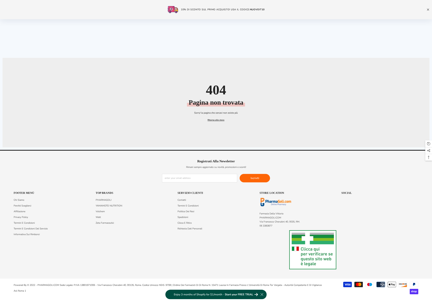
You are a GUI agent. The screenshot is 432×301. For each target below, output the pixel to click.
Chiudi (428, 9)
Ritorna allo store (216, 120)
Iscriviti (255, 178)
